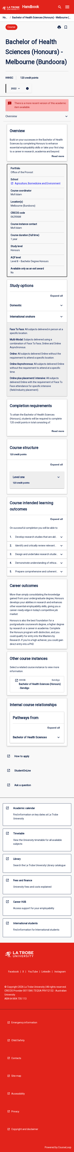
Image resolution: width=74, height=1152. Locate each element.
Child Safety (18, 1040)
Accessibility (18, 1093)
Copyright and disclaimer (24, 1129)
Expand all (56, 295)
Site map (16, 1075)
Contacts (16, 1058)
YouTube (33, 971)
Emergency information (24, 1022)
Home (5, 17)
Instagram (60, 971)
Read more (58, 156)
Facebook (13, 971)
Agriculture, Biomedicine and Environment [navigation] (37, 183)
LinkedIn (45, 971)
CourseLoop (64, 1147)
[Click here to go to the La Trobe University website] (10, 8)
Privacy (15, 1111)
